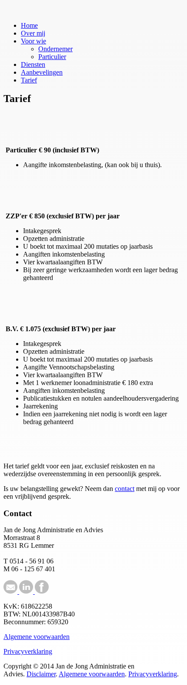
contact (124, 488)
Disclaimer (41, 674)
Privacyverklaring (27, 651)
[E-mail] (10, 591)
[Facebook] (41, 591)
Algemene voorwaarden (36, 636)
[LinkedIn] (25, 591)
